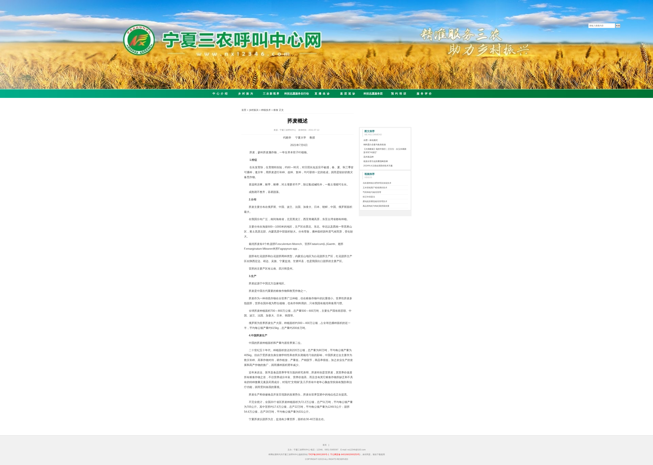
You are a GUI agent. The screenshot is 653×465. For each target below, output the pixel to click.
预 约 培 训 (398, 93)
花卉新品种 (368, 157)
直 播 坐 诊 (322, 93)
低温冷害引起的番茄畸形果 (375, 161)
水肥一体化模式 (370, 140)
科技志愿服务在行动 (296, 93)
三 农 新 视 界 (271, 93)
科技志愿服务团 (373, 93)
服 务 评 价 (424, 93)
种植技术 (266, 110)
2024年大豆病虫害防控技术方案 (378, 166)
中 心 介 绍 (220, 93)
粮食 (275, 110)
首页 (243, 110)
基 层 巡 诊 (347, 93)
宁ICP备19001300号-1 (318, 454)
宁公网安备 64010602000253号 (345, 454)
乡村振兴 (253, 110)
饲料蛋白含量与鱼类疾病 (374, 144)
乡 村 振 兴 (245, 93)
